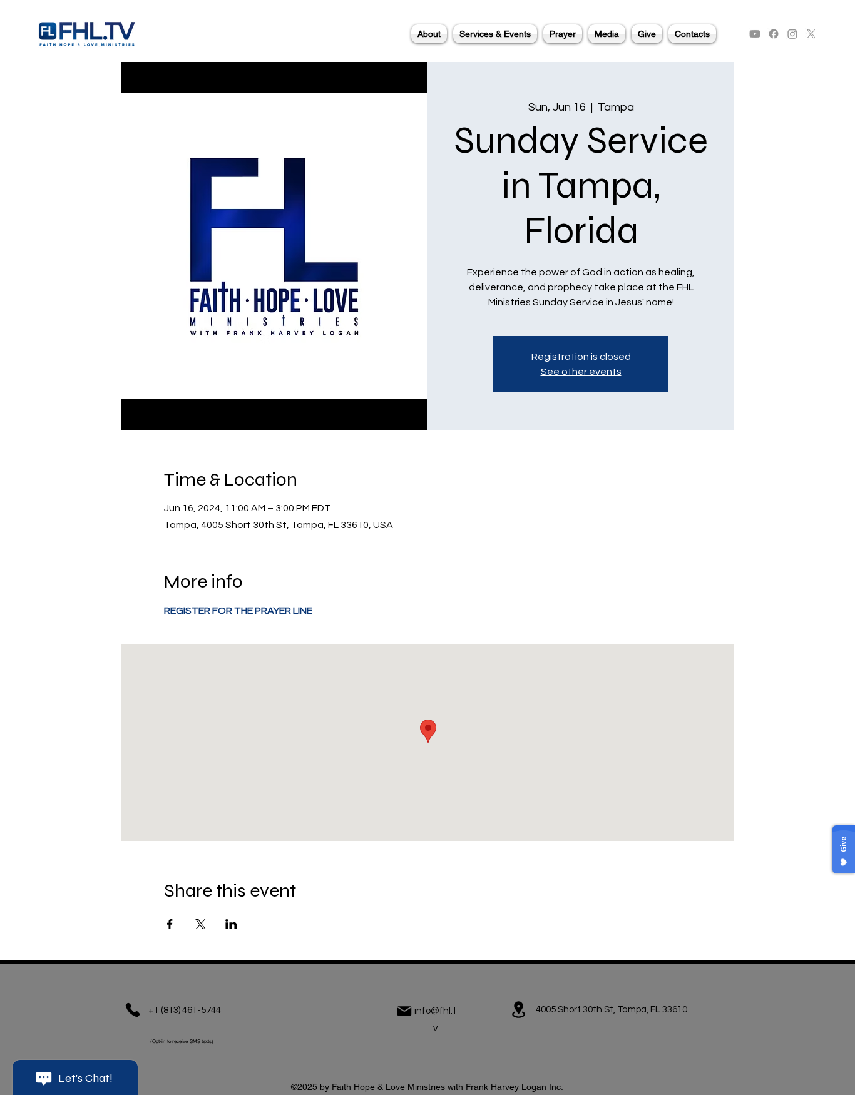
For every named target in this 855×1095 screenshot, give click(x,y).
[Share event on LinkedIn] (231, 924)
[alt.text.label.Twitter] (811, 34)
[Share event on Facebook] (170, 924)
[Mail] (404, 1011)
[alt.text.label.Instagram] (792, 34)
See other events (581, 372)
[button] (429, 33)
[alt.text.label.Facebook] (773, 34)
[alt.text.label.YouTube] (755, 34)
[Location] (518, 1009)
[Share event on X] (201, 924)
